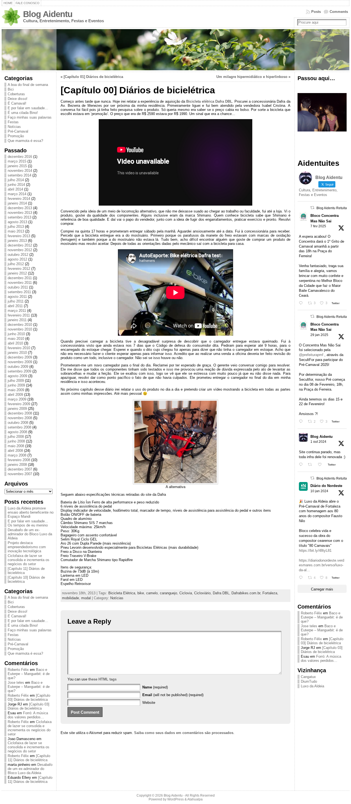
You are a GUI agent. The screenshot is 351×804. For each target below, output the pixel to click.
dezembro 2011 (20, 278)
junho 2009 (16, 385)
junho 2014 (16, 185)
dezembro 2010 (20, 325)
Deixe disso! (17, 99)
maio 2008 (16, 446)
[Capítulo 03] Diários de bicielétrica (29, 697)
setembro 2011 (19, 292)
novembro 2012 (20, 250)
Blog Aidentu (47, 14)
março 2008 (17, 455)
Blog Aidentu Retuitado (333, 208)
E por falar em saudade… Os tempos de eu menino (28, 523)
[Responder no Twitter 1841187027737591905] (302, 464)
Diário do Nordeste (326, 486)
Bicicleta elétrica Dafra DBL (209, 101)
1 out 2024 (318, 442)
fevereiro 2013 (19, 236)
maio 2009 (16, 390)
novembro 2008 (20, 418)
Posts (316, 12)
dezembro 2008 (20, 413)
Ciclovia (185, 593)
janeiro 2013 (17, 241)
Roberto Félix (18, 670)
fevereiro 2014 (19, 199)
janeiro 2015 (17, 166)
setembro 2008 (19, 427)
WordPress (175, 799)
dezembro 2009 (20, 357)
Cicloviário (202, 593)
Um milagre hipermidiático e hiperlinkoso (251, 77)
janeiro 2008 (17, 465)
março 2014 (17, 194)
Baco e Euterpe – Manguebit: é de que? (29, 674)
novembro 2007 (20, 474)
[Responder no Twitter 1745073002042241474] (302, 578)
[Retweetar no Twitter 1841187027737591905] (311, 464)
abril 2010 (15, 343)
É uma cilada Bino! (23, 113)
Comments (339, 12)
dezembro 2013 (20, 208)
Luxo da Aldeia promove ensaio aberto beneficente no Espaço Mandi (30, 512)
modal (86, 598)
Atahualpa (195, 799)
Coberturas (16, 94)
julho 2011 (16, 301)
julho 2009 (16, 381)
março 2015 (17, 161)
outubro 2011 (18, 287)
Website (148, 703)
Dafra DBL (221, 593)
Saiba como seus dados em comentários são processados (183, 733)
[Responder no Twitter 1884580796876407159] (302, 421)
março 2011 (17, 311)
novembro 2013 (20, 213)
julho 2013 (16, 227)
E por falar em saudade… (28, 108)
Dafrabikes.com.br (245, 593)
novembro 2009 (20, 362)
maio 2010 (16, 339)
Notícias (14, 127)
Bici (11, 89)
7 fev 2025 (318, 226)
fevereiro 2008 (19, 460)
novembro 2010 (20, 329)
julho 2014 (16, 180)
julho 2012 (16, 264)
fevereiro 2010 (19, 348)
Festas (13, 122)
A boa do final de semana (28, 85)
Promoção (16, 136)
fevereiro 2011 (19, 315)
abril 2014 (15, 189)
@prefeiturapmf (311, 355)
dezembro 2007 (20, 469)
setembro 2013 (19, 217)
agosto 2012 (17, 259)
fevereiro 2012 (19, 269)
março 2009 (17, 399)
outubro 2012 (18, 255)
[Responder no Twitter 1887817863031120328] (302, 303)
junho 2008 (16, 441)
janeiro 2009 (17, 409)
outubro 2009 (18, 367)
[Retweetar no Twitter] (312, 207)
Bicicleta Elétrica (121, 593)
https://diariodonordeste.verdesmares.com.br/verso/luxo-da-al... (321, 565)
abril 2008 (15, 451)
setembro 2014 (19, 175)
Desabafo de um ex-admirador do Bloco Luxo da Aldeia (30, 534)
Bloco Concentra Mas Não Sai (324, 218)
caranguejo (168, 593)
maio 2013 (16, 231)
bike (140, 593)
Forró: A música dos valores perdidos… (28, 715)
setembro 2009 (19, 371)
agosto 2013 (17, 222)
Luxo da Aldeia (312, 686)
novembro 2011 (20, 283)
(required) (155, 687)
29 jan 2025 (319, 335)
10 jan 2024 (319, 491)
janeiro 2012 (17, 273)
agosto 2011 (17, 297)
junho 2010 (16, 334)
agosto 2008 (17, 432)
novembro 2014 (20, 171)
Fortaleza (269, 593)
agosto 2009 (17, 376)
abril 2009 (15, 395)
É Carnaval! (17, 103)
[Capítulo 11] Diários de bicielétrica (29, 758)
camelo (152, 593)
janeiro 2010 (17, 353)
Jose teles (16, 682)
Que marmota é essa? (25, 141)
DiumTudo (309, 681)
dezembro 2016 (20, 157)
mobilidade (70, 598)
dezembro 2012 (20, 245)
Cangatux (308, 677)
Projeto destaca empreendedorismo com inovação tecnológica (27, 547)
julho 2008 (16, 437)
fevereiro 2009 (19, 404)
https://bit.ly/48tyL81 (315, 550)
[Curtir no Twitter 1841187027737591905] (321, 464)
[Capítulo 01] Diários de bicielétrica (93, 77)
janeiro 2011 (17, 320)
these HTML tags (102, 679)
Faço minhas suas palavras (30, 117)
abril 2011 (15, 306)
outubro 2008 (18, 423)
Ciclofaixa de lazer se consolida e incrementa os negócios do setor (28, 560)
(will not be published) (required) (172, 695)
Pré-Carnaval (18, 131)
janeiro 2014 (17, 203)
